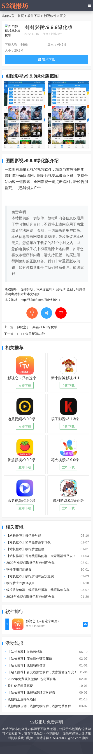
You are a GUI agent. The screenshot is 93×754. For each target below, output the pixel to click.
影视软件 (50, 16)
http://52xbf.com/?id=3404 (39, 299)
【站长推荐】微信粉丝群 (23, 535)
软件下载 (34, 16)
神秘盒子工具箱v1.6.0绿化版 (37, 327)
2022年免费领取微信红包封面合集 (30, 562)
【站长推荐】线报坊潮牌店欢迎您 (30, 576)
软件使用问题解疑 (19, 569)
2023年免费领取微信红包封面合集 (30, 596)
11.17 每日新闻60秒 (31, 334)
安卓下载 (48, 59)
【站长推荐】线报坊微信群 (25, 549)
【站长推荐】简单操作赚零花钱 (28, 542)
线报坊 (61, 289)
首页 (21, 16)
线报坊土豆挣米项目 (20, 583)
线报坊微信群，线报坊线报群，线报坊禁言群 (38, 590)
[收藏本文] (61, 313)
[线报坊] (15, 5)
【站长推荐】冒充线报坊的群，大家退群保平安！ (41, 556)
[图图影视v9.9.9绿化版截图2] (24, 114)
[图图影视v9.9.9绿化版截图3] (68, 114)
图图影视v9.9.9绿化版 (48, 27)
